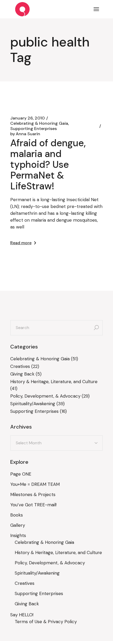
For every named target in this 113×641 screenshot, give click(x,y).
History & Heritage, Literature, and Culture (53, 381)
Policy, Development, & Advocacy (45, 396)
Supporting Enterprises (33, 128)
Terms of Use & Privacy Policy (46, 621)
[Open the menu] (96, 9)
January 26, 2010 (27, 118)
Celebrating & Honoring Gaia (39, 123)
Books (16, 515)
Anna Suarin (25, 134)
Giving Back (22, 374)
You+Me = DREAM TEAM (35, 484)
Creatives (20, 366)
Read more (21, 243)
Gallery (17, 525)
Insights (18, 535)
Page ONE (20, 474)
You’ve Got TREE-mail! (33, 505)
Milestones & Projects (32, 494)
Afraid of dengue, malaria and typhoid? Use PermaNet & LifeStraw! (48, 164)
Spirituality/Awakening (32, 404)
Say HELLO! (21, 615)
